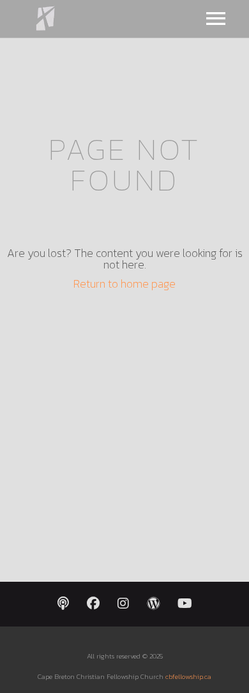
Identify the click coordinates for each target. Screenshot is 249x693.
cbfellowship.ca (188, 676)
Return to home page (124, 283)
